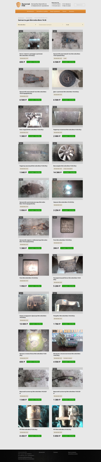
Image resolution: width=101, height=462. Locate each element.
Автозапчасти (21, 17)
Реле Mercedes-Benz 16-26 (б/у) (62, 240)
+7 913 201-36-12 (56, 6)
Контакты (56, 452)
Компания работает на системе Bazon (26, 458)
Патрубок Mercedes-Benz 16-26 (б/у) (64, 316)
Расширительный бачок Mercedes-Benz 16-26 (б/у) (67, 278)
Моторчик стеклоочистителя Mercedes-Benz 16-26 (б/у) (66, 354)
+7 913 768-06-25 (66, 4)
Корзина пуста (80, 4)
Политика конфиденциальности (25, 457)
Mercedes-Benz (29, 17)
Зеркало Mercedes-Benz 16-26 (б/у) (63, 202)
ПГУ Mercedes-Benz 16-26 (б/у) (28, 429)
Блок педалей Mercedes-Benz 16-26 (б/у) (31, 129)
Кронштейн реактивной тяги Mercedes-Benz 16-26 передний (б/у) (33, 92)
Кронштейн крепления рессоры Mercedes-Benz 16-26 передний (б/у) (32, 203)
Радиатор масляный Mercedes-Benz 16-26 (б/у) (33, 166)
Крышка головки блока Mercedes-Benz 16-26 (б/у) (33, 354)
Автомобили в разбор (73, 453)
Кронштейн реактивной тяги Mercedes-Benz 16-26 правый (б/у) (66, 54)
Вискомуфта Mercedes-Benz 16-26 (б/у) (64, 166)
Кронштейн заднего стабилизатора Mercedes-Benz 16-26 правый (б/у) (33, 240)
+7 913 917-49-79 (56, 4)
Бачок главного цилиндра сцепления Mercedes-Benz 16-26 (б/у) (31, 54)
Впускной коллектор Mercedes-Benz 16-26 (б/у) (33, 392)
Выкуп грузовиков (72, 452)
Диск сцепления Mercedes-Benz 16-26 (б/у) (66, 91)
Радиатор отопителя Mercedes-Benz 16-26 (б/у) (67, 129)
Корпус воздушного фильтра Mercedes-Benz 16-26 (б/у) (33, 316)
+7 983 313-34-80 (66, 6)
